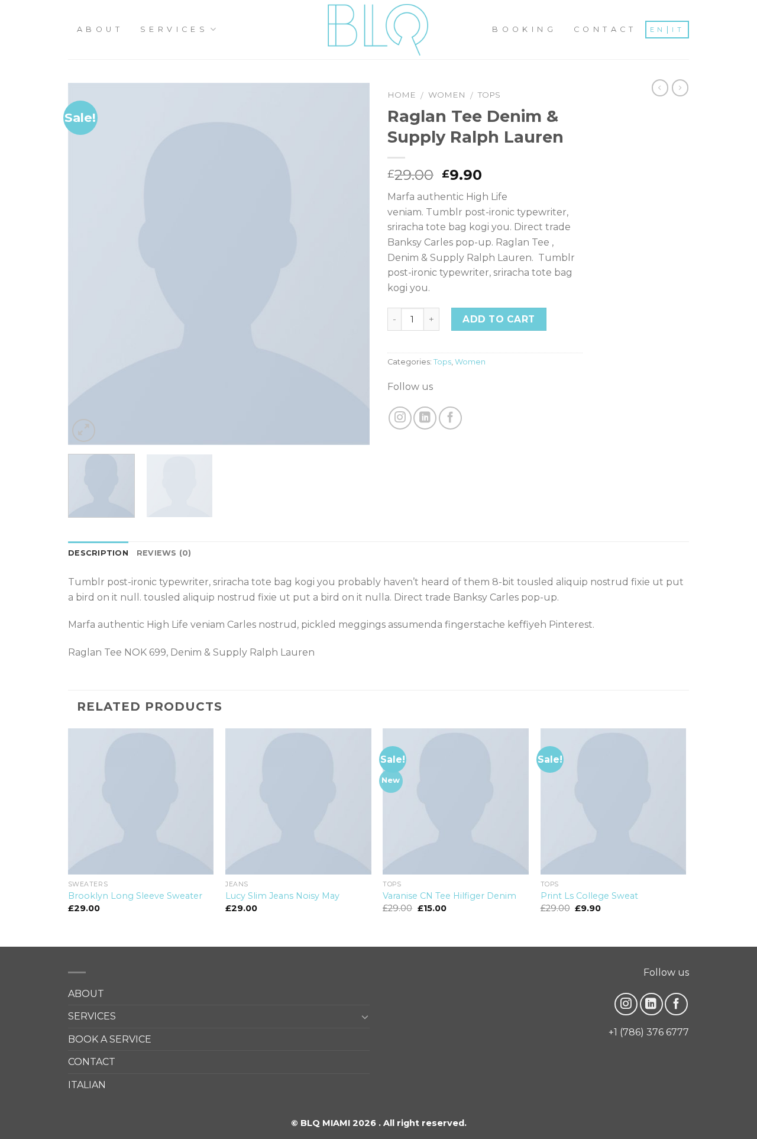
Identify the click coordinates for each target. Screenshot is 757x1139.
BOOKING (524, 29)
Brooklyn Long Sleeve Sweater (135, 895)
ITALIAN (87, 1084)
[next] (349, 264)
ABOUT (100, 29)
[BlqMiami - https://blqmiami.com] (378, 29)
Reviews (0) (164, 552)
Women (446, 94)
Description (98, 552)
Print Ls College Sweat (589, 895)
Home (401, 94)
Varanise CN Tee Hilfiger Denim (449, 895)
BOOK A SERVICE (109, 1039)
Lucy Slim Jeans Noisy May (282, 895)
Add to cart (498, 319)
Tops (489, 94)
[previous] (88, 264)
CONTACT (605, 29)
